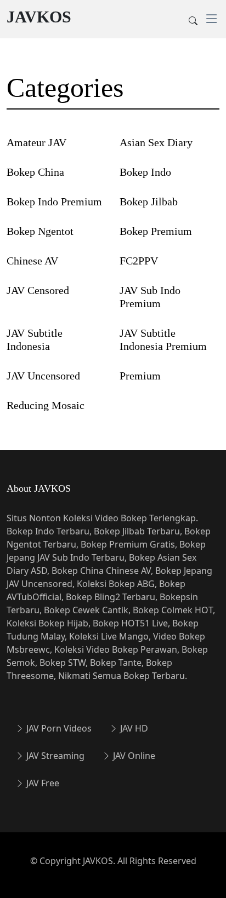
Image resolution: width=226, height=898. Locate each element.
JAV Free (41, 783)
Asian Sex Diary (156, 142)
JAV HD (133, 728)
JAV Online (133, 756)
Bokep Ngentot (40, 231)
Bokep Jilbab (149, 201)
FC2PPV (139, 261)
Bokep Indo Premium (54, 201)
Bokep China (35, 172)
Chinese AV (32, 261)
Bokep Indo (145, 172)
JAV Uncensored (43, 376)
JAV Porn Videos (58, 728)
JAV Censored (38, 290)
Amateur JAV (36, 142)
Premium (140, 376)
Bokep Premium (156, 231)
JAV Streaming (54, 756)
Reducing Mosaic (45, 405)
